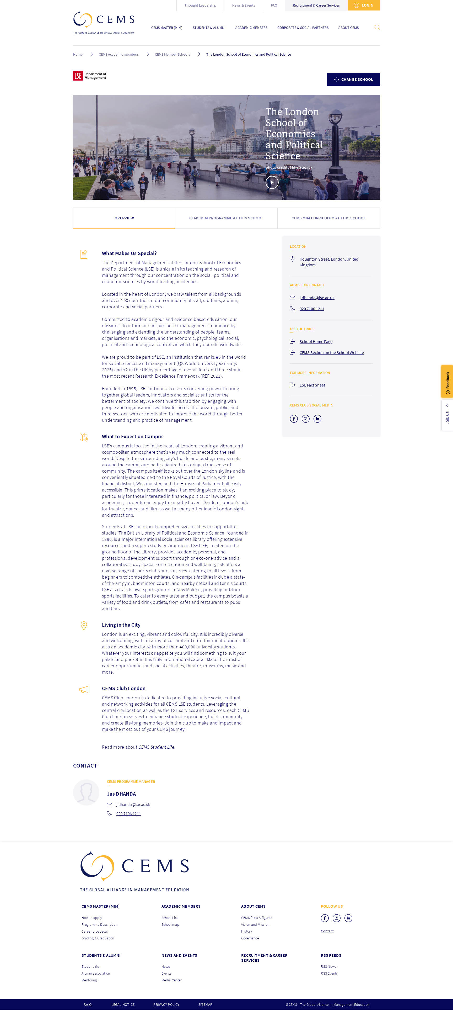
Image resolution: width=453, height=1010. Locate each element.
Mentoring (89, 980)
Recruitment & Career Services (316, 5)
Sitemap (205, 1004)
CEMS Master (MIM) (166, 27)
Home (78, 54)
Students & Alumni (209, 27)
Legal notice (123, 1004)
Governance (250, 938)
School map (170, 924)
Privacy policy (166, 1004)
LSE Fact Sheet (312, 385)
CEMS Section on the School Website (332, 352)
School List (169, 917)
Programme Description (99, 924)
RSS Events (329, 973)
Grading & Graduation (98, 938)
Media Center (171, 980)
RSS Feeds (331, 955)
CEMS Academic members (119, 54)
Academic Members (251, 27)
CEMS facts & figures (256, 917)
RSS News (328, 966)
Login (367, 5)
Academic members (181, 906)
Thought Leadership (200, 5)
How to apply (92, 917)
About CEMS (348, 27)
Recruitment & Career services (264, 958)
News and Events (179, 955)
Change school (357, 79)
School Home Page (316, 341)
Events (166, 973)
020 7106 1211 (128, 813)
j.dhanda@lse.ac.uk (133, 804)
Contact (327, 931)
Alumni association (96, 973)
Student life (90, 966)
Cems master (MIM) (101, 906)
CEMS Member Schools (172, 54)
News (165, 966)
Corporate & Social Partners (302, 27)
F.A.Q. (88, 1004)
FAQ (274, 5)
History (246, 931)
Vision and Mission (255, 924)
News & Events (243, 5)
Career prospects (95, 931)
